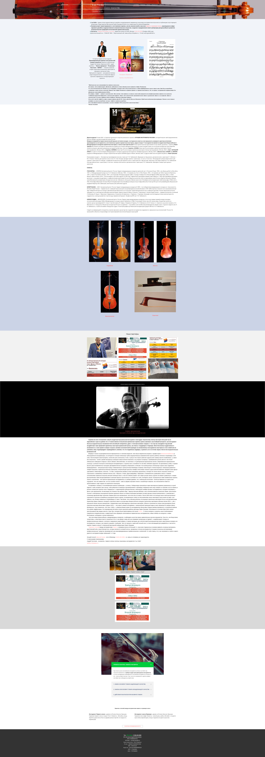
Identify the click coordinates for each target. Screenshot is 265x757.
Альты (148, 4)
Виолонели (155, 4)
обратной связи (100, 537)
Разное (167, 4)
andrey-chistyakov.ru (92, 543)
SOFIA (140, 511)
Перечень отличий (94, 527)
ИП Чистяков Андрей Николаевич (132, 737)
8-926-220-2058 (138, 31)
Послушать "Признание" (126, 74)
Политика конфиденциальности (132, 726)
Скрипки (142, 4)
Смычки (161, 4)
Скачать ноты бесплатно (126, 78)
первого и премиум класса (153, 26)
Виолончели (109, 316)
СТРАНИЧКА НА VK (96, 11)
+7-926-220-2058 (137, 735)
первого (115, 527)
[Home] (98, 5)
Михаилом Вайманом (167, 453)
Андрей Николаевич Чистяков (106, 31)
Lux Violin (136, 4)
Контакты (173, 4)
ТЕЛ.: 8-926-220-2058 (96, 9)
